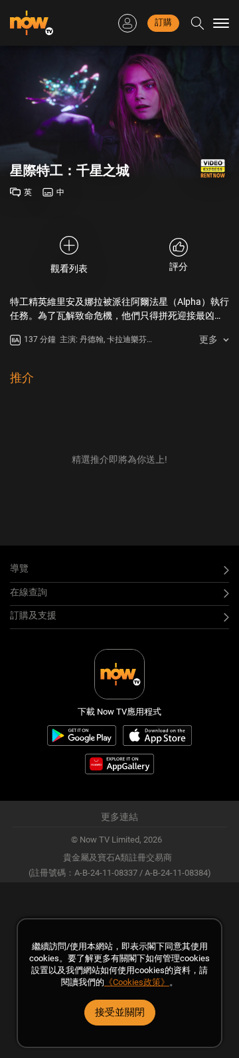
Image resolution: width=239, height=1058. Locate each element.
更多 (208, 339)
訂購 (163, 22)
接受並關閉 (120, 1012)
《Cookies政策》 (136, 982)
